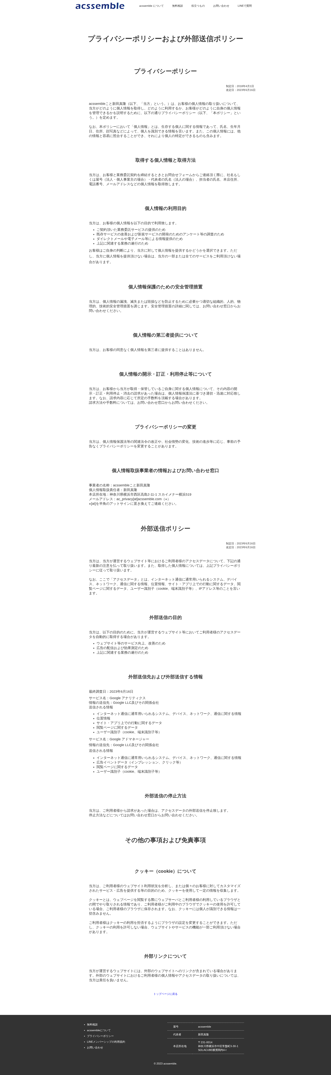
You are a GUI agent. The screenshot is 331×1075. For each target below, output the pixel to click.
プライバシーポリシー (100, 1035)
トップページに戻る (165, 993)
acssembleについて (99, 1030)
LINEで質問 (245, 5)
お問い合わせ (221, 5)
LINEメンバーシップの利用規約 (106, 1041)
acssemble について (151, 5)
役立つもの (198, 5)
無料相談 (177, 5)
